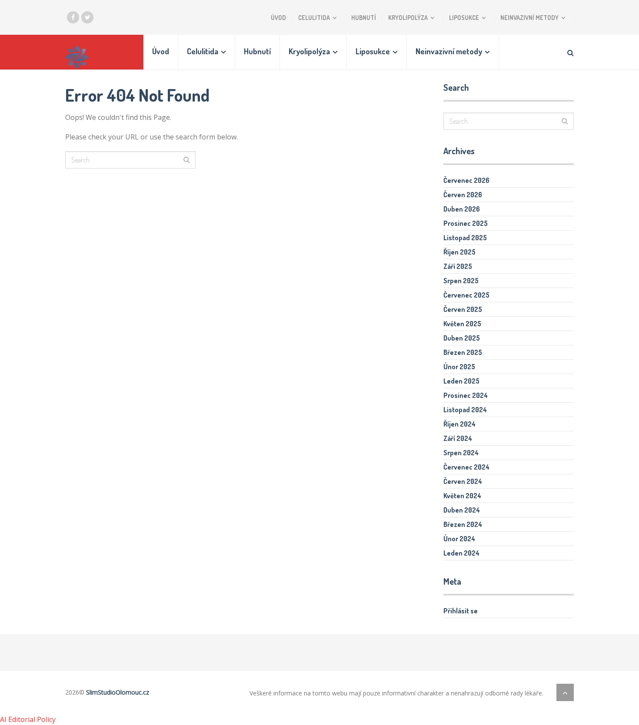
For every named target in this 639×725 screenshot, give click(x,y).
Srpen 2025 (461, 280)
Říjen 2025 (459, 252)
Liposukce (464, 17)
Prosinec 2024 (465, 395)
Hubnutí (363, 17)
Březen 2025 (462, 352)
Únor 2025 (459, 366)
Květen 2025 (462, 323)
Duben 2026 (461, 209)
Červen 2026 (462, 194)
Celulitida (314, 17)
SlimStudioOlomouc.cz (117, 692)
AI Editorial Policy (28, 719)
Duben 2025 (461, 338)
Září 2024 (457, 438)
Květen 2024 (462, 495)
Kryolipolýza (408, 17)
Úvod (278, 17)
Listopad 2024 (465, 409)
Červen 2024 (462, 481)
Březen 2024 (462, 524)
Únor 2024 (459, 538)
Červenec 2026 (466, 180)
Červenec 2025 (466, 295)
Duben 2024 (461, 510)
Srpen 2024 (461, 452)
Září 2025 (457, 266)
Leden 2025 (461, 381)
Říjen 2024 (459, 424)
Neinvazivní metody (529, 17)
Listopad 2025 (465, 237)
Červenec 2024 (466, 467)
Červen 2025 (462, 309)
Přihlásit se (460, 610)
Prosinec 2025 (465, 223)
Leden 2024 (461, 553)
